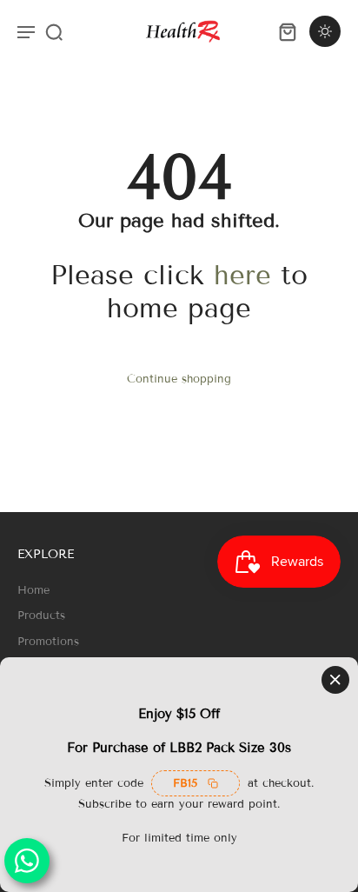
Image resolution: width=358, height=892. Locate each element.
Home (33, 590)
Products (41, 615)
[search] (54, 31)
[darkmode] (325, 31)
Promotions (48, 642)
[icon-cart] (287, 31)
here (242, 275)
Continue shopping (179, 379)
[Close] (335, 680)
